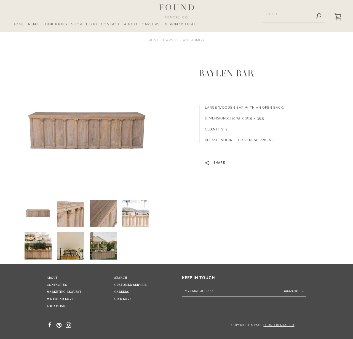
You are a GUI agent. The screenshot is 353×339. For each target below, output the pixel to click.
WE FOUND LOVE (60, 299)
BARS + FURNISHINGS (183, 40)
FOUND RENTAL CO (278, 325)
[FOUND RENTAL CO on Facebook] (49, 325)
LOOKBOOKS (54, 24)
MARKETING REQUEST (64, 291)
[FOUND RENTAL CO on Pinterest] (59, 325)
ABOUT (131, 24)
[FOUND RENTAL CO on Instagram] (68, 325)
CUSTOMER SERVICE (130, 285)
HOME (18, 24)
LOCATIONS (56, 306)
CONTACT (110, 24)
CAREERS (151, 24)
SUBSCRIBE (291, 291)
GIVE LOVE (123, 299)
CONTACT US (57, 285)
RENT (33, 24)
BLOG (91, 24)
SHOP (76, 24)
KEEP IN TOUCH (198, 277)
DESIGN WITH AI (179, 24)
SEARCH (120, 277)
